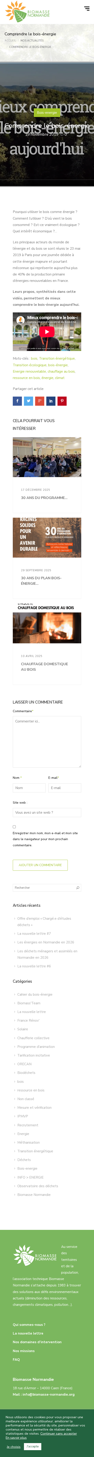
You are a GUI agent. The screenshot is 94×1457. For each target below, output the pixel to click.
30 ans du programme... (44, 497)
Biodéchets (26, 1072)
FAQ (16, 1359)
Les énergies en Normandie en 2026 (45, 942)
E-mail (53, 778)
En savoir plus (16, 1438)
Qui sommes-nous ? (29, 1324)
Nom (17, 778)
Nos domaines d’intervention (37, 1342)
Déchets (24, 1160)
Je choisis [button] (14, 1447)
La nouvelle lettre (31, 1012)
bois (34, 358)
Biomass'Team (28, 1003)
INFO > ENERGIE (30, 1177)
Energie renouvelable (29, 371)
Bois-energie (47, 112)
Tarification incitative (33, 1055)
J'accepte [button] (33, 1446)
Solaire (22, 1029)
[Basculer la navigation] (87, 8)
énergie (47, 378)
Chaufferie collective (33, 1038)
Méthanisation (28, 1142)
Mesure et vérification (34, 1107)
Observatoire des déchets (37, 1186)
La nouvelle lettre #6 (34, 966)
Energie (23, 1134)
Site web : (20, 802)
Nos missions (24, 1351)
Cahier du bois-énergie (34, 994)
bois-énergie (58, 365)
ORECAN (24, 1064)
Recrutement (27, 1125)
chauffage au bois (61, 371)
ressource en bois (26, 378)
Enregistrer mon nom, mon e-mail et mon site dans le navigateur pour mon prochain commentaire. (45, 839)
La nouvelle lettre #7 (34, 933)
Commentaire (23, 711)
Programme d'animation (36, 1046)
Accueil (10, 40)
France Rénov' (28, 1020)
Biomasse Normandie (34, 1194)
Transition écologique (30, 365)
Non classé (25, 1099)
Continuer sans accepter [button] (58, 1433)
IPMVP (22, 1116)
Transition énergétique (57, 358)
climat (60, 378)
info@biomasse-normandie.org (49, 1394)
